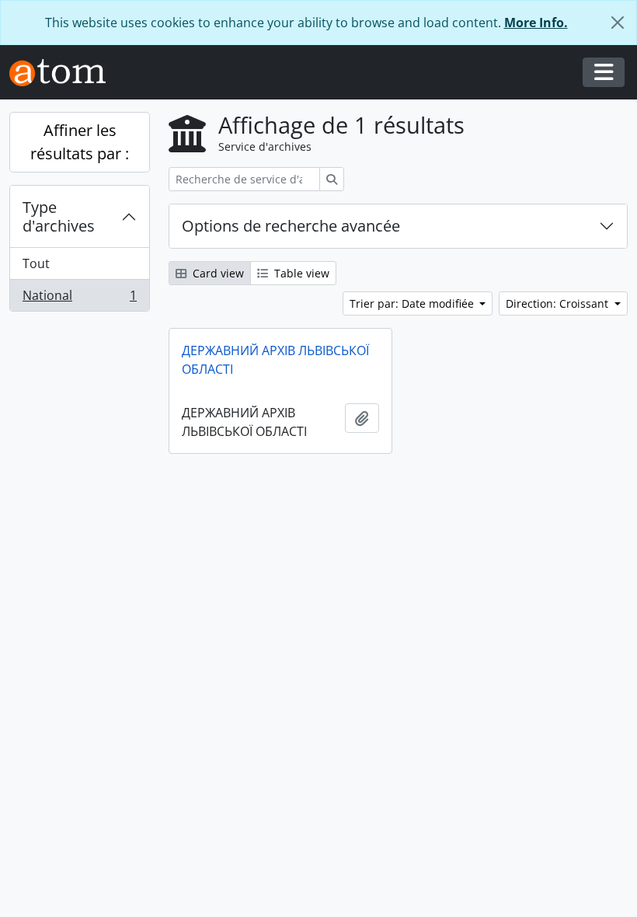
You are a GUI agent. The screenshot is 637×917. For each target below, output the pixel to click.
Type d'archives (59, 216)
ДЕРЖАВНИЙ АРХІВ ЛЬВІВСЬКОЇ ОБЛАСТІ (275, 360)
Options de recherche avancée (291, 225)
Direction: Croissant (558, 303)
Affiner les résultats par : (79, 142)
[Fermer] (617, 22)
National (79, 299)
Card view (217, 273)
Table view (300, 273)
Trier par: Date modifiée (413, 303)
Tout (36, 263)
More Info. (536, 22)
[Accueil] (63, 72)
